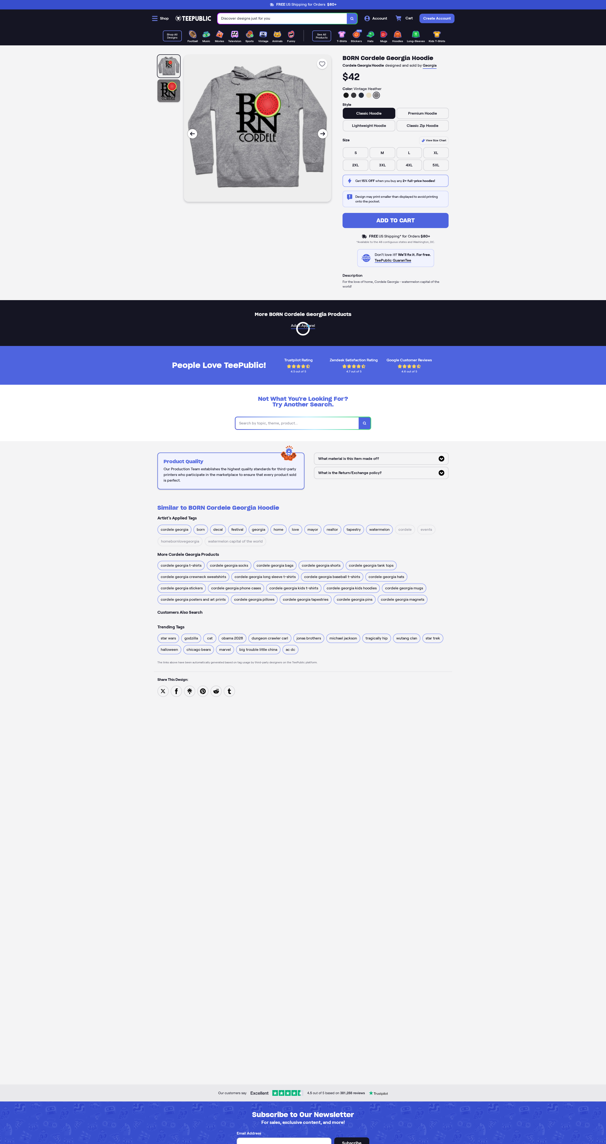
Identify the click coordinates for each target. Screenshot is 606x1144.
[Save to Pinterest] (203, 691)
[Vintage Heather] (376, 95)
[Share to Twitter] (163, 691)
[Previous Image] (192, 133)
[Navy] (361, 95)
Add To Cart (395, 220)
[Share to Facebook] (176, 691)
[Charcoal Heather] (353, 95)
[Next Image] (322, 133)
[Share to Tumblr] (229, 691)
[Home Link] (193, 18)
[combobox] (282, 18)
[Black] (346, 95)
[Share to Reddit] (216, 691)
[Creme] (368, 95)
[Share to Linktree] (189, 691)
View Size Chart (435, 140)
